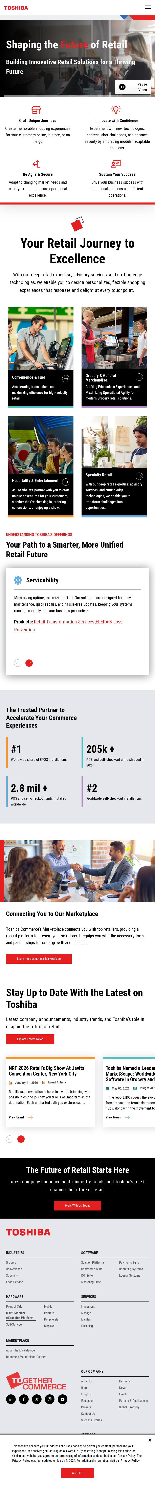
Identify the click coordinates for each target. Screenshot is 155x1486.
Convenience (14, 1269)
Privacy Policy (130, 1461)
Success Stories (91, 1420)
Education (87, 1401)
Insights (86, 1394)
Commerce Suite (92, 1269)
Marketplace (17, 1340)
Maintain (86, 1319)
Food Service (14, 1282)
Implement (88, 1306)
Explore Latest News (30, 1039)
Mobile (48, 1306)
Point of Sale (14, 1306)
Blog (84, 1388)
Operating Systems (131, 1269)
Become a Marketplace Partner (26, 1357)
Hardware (14, 1296)
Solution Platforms (93, 1262)
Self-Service (14, 1324)
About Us (87, 1381)
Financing (87, 1326)
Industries (15, 1253)
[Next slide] (21, 1139)
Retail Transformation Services (64, 622)
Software (89, 1253)
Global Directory (129, 1407)
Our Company (92, 1371)
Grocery (11, 1262)
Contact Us (88, 1414)
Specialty (12, 1275)
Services (88, 1296)
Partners (124, 1381)
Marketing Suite (91, 1282)
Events (123, 1394)
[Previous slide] (9, 1139)
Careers (86, 1407)
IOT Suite (87, 1275)
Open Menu (148, 7)
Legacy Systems (129, 1275)
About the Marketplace (20, 1350)
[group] (50, 1092)
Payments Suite (129, 1262)
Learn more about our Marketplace (39, 959)
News (122, 1388)
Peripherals (51, 1319)
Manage (86, 1313)
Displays (49, 1326)
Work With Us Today (77, 1205)
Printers (49, 1313)
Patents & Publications (133, 1401)
